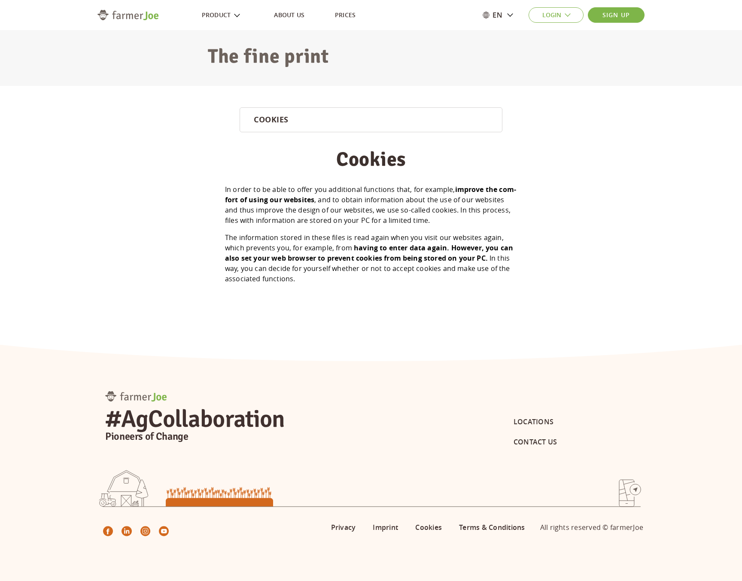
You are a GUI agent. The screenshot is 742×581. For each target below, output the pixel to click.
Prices (345, 15)
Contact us (535, 442)
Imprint (385, 527)
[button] (506, 15)
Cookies (428, 527)
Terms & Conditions (492, 527)
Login (551, 15)
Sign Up (616, 15)
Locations (533, 421)
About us (289, 15)
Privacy (343, 527)
